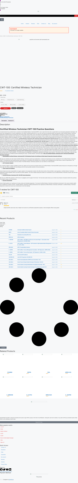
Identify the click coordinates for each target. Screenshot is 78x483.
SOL (48, 372)
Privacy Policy (4, 464)
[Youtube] (7, 469)
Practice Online (20, 108)
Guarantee (3, 454)
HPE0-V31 (68, 372)
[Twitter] (4, 469)
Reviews (33, 23)
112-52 (1, 433)
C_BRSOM (10, 395)
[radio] (3, 100)
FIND (76, 15)
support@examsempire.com (6, 471)
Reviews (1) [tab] (11, 120)
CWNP (4, 36)
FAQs (38, 23)
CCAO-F (2, 426)
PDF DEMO (14, 108)
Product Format (3, 97)
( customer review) (9, 90)
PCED (1, 429)
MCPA (29, 372)
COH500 (9, 372)
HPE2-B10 (49, 395)
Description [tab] (4, 120)
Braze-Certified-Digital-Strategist (6, 437)
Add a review (74, 192)
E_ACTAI (29, 395)
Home (22, 23)
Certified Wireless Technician (12, 36)
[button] (3, 348)
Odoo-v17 (2, 442)
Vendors (27, 23)
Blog (49, 23)
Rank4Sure (11, 479)
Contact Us (43, 23)
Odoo (1, 440)
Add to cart (5, 108)
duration (2, 102)
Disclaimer (3, 449)
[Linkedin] (10, 469)
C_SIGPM (68, 395)
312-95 (1, 435)
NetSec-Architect (3, 431)
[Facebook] (1, 469)
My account (54, 23)
